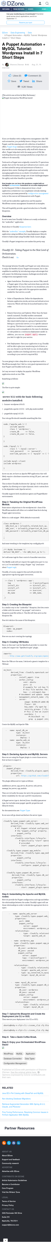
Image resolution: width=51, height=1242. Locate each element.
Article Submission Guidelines (14, 1180)
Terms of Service (9, 1201)
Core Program (7, 1188)
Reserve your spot (25, 22)
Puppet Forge (12, 147)
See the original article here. (24, 1072)
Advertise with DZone (10, 1171)
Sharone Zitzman (17, 64)
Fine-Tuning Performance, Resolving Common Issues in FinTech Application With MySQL (25, 1113)
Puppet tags (11, 567)
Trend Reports (18, 9)
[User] (40, 4)
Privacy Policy (8, 1205)
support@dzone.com (10, 1224)
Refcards (6, 9)
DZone (5, 32)
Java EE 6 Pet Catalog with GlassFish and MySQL (23, 1093)
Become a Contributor (11, 1184)
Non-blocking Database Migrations (16, 1098)
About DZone (7, 1155)
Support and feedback (11, 1159)
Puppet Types (25, 810)
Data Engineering (18, 32)
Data (30, 32)
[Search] (47, 3)
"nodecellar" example (17, 231)
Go (18, 257)
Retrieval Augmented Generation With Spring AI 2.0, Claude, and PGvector (23, 1105)
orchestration (15, 185)
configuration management (38, 193)
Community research (10, 1163)
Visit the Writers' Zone (11, 1192)
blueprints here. (25, 227)
